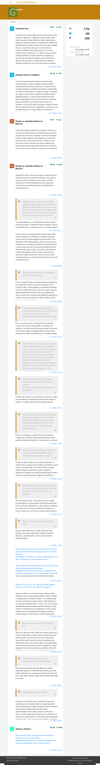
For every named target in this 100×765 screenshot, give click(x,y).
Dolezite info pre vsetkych (27, 75)
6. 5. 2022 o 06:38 (56, 301)
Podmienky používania (74, 760)
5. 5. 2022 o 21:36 (56, 443)
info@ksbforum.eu (82, 758)
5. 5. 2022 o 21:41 (56, 408)
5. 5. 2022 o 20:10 (56, 616)
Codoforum (16, 760)
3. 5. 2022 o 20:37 (56, 721)
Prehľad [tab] (13, 22)
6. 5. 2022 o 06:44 (56, 266)
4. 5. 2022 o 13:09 (56, 652)
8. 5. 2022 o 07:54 (56, 158)
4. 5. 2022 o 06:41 (56, 685)
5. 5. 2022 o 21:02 (56, 514)
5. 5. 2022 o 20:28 (56, 545)
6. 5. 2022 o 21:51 (56, 230)
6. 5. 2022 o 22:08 (56, 195)
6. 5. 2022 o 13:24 (56, 750)
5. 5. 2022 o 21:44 (56, 372)
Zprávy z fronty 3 (23, 729)
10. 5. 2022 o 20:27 (55, 67)
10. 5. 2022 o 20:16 (55, 113)
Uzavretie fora (21, 29)
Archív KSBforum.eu (26, 2)
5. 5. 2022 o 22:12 (56, 337)
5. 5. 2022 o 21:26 (56, 479)
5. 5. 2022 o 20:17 (56, 581)
